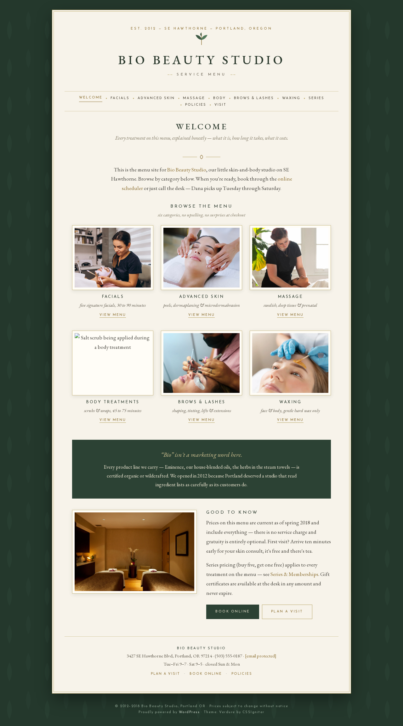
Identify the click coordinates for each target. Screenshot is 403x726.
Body (219, 98)
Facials (120, 98)
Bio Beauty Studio (186, 169)
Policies (195, 105)
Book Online (232, 611)
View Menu (112, 315)
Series (316, 98)
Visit (220, 105)
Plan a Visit (287, 611)
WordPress (189, 712)
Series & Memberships (294, 574)
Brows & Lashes (254, 98)
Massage (194, 98)
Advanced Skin (156, 98)
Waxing (291, 98)
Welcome (90, 97)
